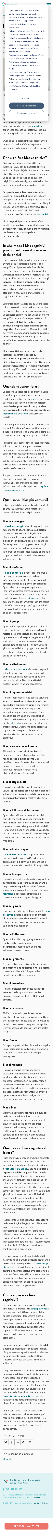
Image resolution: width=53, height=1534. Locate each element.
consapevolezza (40, 1308)
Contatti (37, 1503)
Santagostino (35, 1497)
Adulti (9, 1459)
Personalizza (26, 98)
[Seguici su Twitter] (7, 1489)
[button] (48, 4)
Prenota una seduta (26, 1526)
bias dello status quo (16, 854)
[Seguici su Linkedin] (21, 1489)
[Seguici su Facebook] (4, 1489)
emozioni (37, 126)
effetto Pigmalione (16, 1168)
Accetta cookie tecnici (26, 113)
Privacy (45, 1503)
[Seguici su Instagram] (16, 1489)
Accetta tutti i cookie (26, 105)
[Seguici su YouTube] (12, 1489)
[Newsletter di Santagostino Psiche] (25, 1489)
